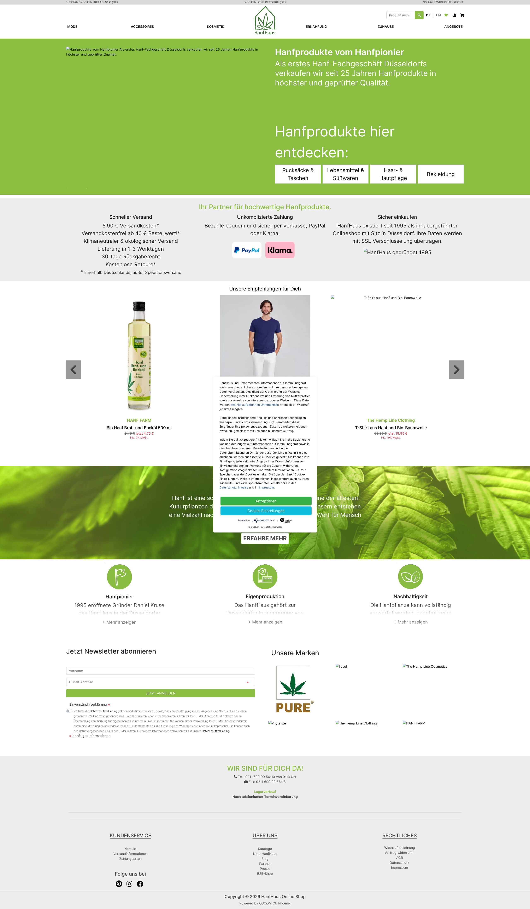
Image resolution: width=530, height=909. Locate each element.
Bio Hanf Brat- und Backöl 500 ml (139, 427)
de (428, 15)
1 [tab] (69, 187)
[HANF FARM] (414, 723)
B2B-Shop (265, 873)
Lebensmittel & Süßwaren (345, 174)
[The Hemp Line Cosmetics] (425, 666)
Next (456, 369)
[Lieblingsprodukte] (447, 15)
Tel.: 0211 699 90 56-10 (256, 777)
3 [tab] (82, 187)
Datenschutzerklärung (215, 731)
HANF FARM (139, 420)
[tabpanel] (265, 115)
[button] (455, 15)
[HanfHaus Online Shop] (265, 20)
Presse (265, 868)
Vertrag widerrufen (399, 853)
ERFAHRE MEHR (265, 538)
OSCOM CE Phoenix (275, 903)
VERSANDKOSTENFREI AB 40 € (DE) (92, 2)
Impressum (399, 867)
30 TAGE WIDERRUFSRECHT (443, 2)
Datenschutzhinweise (233, 487)
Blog (265, 859)
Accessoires (142, 26)
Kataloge (265, 849)
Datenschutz (399, 862)
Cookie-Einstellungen (266, 511)
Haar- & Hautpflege (393, 174)
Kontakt (130, 849)
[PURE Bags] (294, 689)
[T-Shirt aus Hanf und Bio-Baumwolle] (391, 355)
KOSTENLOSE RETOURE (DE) (265, 2)
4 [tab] (88, 187)
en (438, 15)
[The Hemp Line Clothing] (356, 723)
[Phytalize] (277, 723)
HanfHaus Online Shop (283, 896)
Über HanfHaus (265, 854)
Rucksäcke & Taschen (298, 174)
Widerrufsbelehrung (399, 848)
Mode (72, 26)
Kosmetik (215, 26)
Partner (265, 864)
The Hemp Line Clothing (391, 420)
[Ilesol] (341, 666)
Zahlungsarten (130, 859)
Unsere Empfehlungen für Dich (265, 289)
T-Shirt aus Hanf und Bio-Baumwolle (391, 427)
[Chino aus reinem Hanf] (265, 355)
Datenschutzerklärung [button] (103, 711)
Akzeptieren (266, 501)
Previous (73, 369)
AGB (399, 858)
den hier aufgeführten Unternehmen (254, 404)
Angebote (453, 26)
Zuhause (386, 26)
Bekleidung (441, 174)
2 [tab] (75, 187)
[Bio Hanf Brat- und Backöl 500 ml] (139, 355)
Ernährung (316, 26)
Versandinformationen (130, 854)
